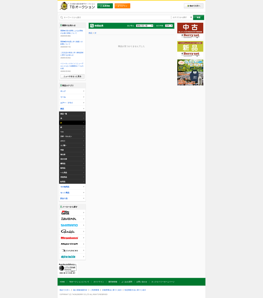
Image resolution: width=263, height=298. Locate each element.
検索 (198, 17)
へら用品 (63, 173)
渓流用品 (63, 177)
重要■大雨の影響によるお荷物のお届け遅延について (71, 32)
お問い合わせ (141, 282)
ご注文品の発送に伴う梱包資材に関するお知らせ (71, 54)
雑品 (90, 33)
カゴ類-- (63, 145)
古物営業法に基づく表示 (112, 290)
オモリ (62, 141)
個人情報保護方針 (80, 290)
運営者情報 (112, 282)
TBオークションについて (79, 282)
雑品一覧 (63, 114)
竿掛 (62, 150)
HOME (62, 282)
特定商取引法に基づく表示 (135, 290)
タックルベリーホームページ (163, 282)
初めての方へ (195, 6)
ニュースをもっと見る (72, 76)
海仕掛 (62, 154)
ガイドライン (98, 282)
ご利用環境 (94, 290)
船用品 (62, 168)
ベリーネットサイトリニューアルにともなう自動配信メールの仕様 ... (71, 66)
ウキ (62, 132)
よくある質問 (127, 282)
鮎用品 (62, 182)
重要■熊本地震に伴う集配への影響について (71, 43)
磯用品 (62, 163)
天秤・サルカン (66, 136)
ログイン (123, 6)
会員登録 (106, 6)
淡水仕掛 (63, 159)
